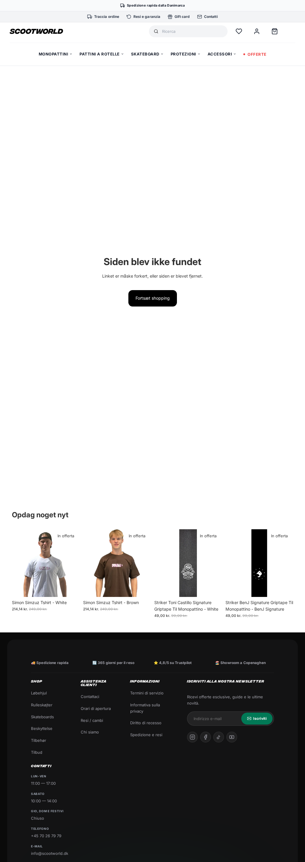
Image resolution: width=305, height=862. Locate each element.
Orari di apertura (96, 708)
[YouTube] (231, 737)
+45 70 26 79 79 (46, 835)
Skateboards (42, 716)
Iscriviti (260, 718)
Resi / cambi (92, 720)
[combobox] (192, 31)
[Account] (256, 31)
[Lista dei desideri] (238, 31)
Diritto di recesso (145, 722)
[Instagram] (192, 737)
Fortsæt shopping (153, 298)
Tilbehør (38, 740)
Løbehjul (39, 693)
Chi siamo (90, 732)
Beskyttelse (41, 728)
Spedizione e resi (146, 734)
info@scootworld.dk (49, 853)
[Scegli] (70, 587)
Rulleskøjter (41, 704)
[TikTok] (218, 737)
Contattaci (90, 696)
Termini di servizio (147, 693)
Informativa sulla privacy (145, 708)
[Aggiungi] (212, 587)
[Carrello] (274, 31)
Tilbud (36, 752)
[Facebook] (205, 737)
